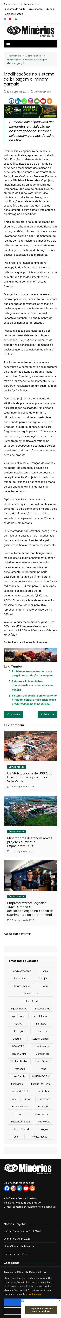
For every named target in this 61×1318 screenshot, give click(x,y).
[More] (49, 101)
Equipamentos (19, 1008)
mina (43, 1068)
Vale (16, 1136)
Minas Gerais (17, 1076)
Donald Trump (30, 993)
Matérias (20, 1068)
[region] (30, 1292)
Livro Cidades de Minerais (19, 1246)
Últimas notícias (42, 91)
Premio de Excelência (16, 1254)
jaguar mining (19, 1053)
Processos (44, 1099)
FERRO (18, 1023)
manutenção (42, 1053)
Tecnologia (44, 1121)
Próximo (45, 714)
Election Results (30, 1001)
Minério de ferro (40, 1083)
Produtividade (20, 1106)
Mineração (17, 1083)
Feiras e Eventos (40, 1016)
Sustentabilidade (20, 1121)
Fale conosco (35, 8)
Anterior (15, 714)
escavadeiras (42, 1008)
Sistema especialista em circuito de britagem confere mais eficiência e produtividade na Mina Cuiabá (34, 700)
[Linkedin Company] (19, 1188)
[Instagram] (30, 101)
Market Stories (19, 1061)
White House (39, 1136)
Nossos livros (31, 4)
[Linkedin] (18, 101)
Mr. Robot (43, 1091)
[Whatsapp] (24, 101)
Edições (49, 8)
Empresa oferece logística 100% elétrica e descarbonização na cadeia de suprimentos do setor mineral (30, 909)
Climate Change (21, 986)
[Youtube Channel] (26, 1188)
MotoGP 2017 (20, 1091)
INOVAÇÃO (18, 1046)
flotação (19, 1031)
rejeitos (17, 1114)
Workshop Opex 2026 (17, 1238)
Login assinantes (13, 13)
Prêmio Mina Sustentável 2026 (22, 1231)
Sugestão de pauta (15, 8)
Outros (27, 1099)
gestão (17, 1038)
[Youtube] (43, 101)
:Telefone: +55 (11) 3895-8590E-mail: (30, 1202)
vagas (44, 1129)
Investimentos (41, 1046)
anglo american (22, 970)
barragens (20, 978)
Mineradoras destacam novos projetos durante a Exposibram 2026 (29, 842)
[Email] (37, 101)
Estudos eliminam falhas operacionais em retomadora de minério (32, 685)
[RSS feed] (32, 1188)
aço (45, 970)
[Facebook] (11, 101)
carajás (43, 978)
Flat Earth (41, 1023)
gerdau (43, 1031)
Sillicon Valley (41, 1114)
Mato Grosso (42, 1061)
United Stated (21, 1129)
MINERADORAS (41, 1076)
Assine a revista (13, 4)
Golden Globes (40, 1038)
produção (43, 1106)
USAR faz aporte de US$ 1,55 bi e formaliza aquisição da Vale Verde (29, 777)
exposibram (17, 1016)
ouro (13, 1099)
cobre (45, 986)
